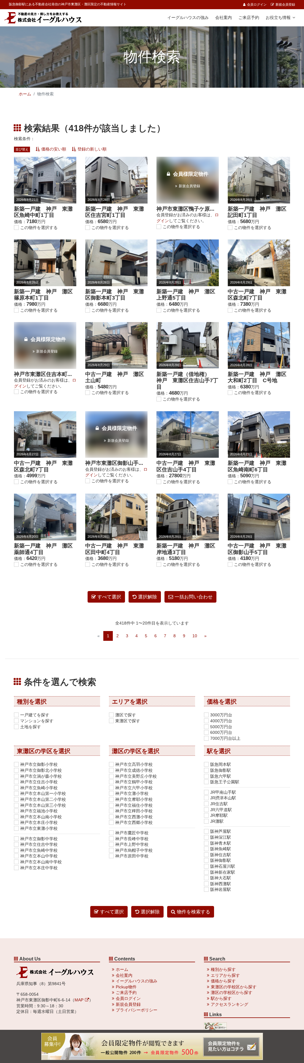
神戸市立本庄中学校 (39, 867)
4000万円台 (221, 720)
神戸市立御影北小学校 (41, 770)
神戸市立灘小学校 (131, 793)
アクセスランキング (229, 1004)
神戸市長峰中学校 (131, 838)
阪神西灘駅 (220, 883)
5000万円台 (221, 726)
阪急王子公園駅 (224, 781)
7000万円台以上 (225, 738)
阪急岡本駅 (220, 764)
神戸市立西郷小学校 (134, 822)
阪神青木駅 (220, 843)
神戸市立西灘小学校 (134, 816)
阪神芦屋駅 (220, 831)
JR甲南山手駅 (223, 792)
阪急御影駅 (220, 770)
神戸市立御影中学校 (39, 838)
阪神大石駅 (220, 877)
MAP (79, 1000)
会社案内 (223, 17)
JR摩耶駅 (219, 815)
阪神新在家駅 (222, 872)
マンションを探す (36, 720)
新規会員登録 (285, 4)
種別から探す (223, 969)
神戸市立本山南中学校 (41, 861)
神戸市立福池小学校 (39, 811)
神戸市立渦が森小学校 (41, 776)
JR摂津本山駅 (223, 797)
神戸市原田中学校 (131, 856)
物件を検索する (193, 911)
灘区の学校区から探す (231, 992)
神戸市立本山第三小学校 (43, 805)
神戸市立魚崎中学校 (39, 850)
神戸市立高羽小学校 (134, 764)
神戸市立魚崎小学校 (39, 787)
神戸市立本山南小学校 (41, 816)
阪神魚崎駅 (220, 848)
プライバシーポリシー (136, 1010)
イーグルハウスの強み (188, 17)
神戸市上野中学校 (131, 844)
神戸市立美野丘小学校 (136, 776)
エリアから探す (225, 975)
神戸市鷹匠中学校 (131, 832)
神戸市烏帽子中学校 (134, 850)
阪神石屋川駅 (222, 866)
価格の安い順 (53, 149)
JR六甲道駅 (221, 809)
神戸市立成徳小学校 (134, 770)
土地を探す (30, 726)
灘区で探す (125, 715)
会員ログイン (257, 4)
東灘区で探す (127, 720)
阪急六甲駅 (220, 776)
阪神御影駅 (220, 860)
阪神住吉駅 (220, 854)
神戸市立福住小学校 (134, 805)
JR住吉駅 (219, 803)
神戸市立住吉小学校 (39, 781)
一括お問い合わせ (194, 596)
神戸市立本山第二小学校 (43, 799)
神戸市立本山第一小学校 (43, 793)
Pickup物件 (126, 986)
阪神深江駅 (220, 837)
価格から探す (223, 981)
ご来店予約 (248, 17)
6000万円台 (221, 732)
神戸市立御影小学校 (39, 764)
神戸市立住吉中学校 (39, 844)
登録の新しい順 (92, 149)
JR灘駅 (217, 821)
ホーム (25, 94)
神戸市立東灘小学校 (39, 828)
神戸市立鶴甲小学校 (134, 781)
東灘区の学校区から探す (233, 986)
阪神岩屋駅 (220, 889)
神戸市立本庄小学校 (39, 822)
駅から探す (221, 998)
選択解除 (147, 596)
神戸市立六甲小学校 (134, 787)
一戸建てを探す (34, 715)
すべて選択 (109, 596)
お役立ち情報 (278, 17)
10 (194, 635)
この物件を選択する (39, 227)
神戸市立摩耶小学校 (134, 799)
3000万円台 (221, 715)
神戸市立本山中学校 (39, 856)
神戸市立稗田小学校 (134, 811)
